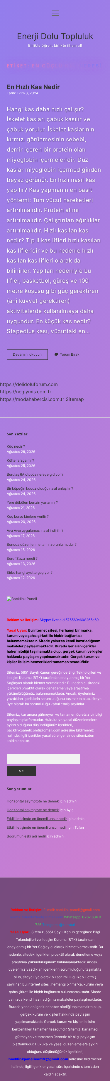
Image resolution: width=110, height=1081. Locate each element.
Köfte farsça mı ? (20, 460)
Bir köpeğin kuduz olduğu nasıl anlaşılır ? (40, 488)
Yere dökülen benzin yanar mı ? (32, 502)
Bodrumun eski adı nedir (26, 836)
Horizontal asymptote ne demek (33, 801)
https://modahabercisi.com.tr (32, 399)
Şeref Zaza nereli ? (22, 558)
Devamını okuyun (30, 356)
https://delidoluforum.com (29, 384)
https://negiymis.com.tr (25, 391)
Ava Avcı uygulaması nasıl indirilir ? (35, 530)
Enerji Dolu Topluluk (55, 36)
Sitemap (75, 399)
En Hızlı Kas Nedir (33, 87)
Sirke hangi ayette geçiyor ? (30, 572)
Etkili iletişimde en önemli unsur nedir (37, 818)
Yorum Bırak (69, 354)
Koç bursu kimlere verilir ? (28, 516)
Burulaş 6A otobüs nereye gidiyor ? (35, 474)
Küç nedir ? (16, 446)
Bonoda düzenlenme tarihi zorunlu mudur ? (42, 544)
